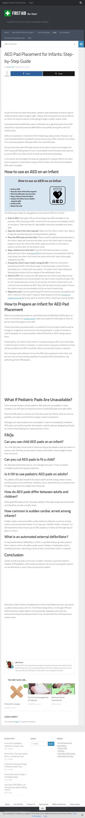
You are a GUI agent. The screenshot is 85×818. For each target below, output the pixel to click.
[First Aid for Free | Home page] (20, 13)
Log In (31, 3)
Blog (54, 32)
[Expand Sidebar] (81, 44)
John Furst (11, 67)
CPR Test (61, 751)
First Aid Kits (18, 804)
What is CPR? (62, 748)
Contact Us (31, 804)
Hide (45, 816)
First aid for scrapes (12, 704)
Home (6, 32)
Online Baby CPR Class (65, 756)
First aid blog (10, 44)
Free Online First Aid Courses (22, 32)
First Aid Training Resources (14, 38)
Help (29, 38)
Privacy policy (75, 804)
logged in (17, 722)
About (7, 804)
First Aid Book (64, 32)
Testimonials (43, 804)
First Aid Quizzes (44, 32)
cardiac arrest (29, 318)
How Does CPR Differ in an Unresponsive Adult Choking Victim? (15, 787)
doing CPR (35, 253)
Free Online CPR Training (66, 754)
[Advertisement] (40, 94)
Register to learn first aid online (14, 3)
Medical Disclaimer (59, 804)
